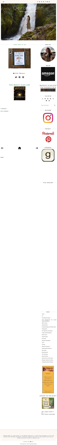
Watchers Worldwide (46, 340)
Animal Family (45, 336)
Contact (43, 344)
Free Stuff (44, 338)
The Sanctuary (45, 354)
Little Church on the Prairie (47, 358)
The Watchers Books (46, 317)
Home (43, 314)
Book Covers (44, 334)
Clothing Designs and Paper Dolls (49, 326)
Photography (44, 328)
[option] (19, 93)
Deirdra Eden (28, 8)
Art (42, 315)
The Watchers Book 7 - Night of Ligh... (19, 97)
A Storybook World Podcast (47, 362)
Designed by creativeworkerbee (28, 443)
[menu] (3, 1)
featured (23, 73)
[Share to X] (16, 77)
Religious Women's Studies (47, 360)
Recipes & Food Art (46, 346)
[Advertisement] (48, 173)
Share (2, 157)
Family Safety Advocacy (47, 348)
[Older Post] (37, 148)
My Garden (44, 350)
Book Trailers (44, 323)
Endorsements (45, 352)
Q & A (43, 342)
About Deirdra (45, 325)
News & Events (45, 356)
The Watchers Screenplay (47, 330)
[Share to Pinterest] (23, 77)
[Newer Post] (2, 148)
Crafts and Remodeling (46, 332)
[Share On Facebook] (19, 77)
